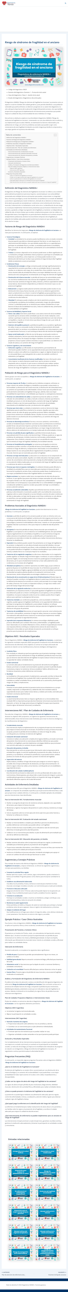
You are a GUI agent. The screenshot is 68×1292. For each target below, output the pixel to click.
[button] (65, 3)
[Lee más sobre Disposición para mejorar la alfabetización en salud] (20, 1172)
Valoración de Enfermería (14, 163)
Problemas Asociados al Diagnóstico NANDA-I (19, 143)
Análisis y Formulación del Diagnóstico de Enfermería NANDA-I (23, 165)
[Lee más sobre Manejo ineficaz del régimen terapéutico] (20, 1232)
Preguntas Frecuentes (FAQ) (14, 174)
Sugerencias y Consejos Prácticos (16, 157)
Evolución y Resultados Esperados (16, 172)
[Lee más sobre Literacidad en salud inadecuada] (47, 1152)
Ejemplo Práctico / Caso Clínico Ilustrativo (18, 159)
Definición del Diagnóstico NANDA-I (16, 137)
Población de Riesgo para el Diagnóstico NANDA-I (20, 141)
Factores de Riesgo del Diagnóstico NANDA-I (19, 139)
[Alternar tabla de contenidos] (54, 135)
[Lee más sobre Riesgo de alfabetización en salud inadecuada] (47, 1172)
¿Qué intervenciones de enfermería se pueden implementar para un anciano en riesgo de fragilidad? (33, 182)
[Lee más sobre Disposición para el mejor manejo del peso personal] (20, 1212)
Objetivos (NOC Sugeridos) (16, 168)
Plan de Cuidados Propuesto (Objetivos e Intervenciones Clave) (23, 166)
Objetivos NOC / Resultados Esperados (17, 146)
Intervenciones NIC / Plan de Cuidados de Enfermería (21, 148)
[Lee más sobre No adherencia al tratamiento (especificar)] (20, 1192)
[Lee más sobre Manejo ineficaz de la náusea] (47, 1212)
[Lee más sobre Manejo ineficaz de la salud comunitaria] (47, 1232)
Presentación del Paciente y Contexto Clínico (19, 161)
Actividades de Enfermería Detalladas (17, 150)
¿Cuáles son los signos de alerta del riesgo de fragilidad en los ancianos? (26, 177)
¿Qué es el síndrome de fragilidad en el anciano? (21, 175)
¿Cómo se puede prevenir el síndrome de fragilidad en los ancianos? (25, 178)
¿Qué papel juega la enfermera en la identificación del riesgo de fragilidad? (27, 180)
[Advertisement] (34, 19)
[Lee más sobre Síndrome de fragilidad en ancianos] (47, 1192)
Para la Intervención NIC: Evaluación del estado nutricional (22, 153)
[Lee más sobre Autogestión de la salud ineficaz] (20, 1152)
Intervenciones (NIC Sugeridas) (17, 170)
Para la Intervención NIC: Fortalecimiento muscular (20, 151)
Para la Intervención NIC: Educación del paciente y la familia (22, 155)
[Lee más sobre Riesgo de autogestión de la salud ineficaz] (20, 1252)
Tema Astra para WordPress (54, 1285)
